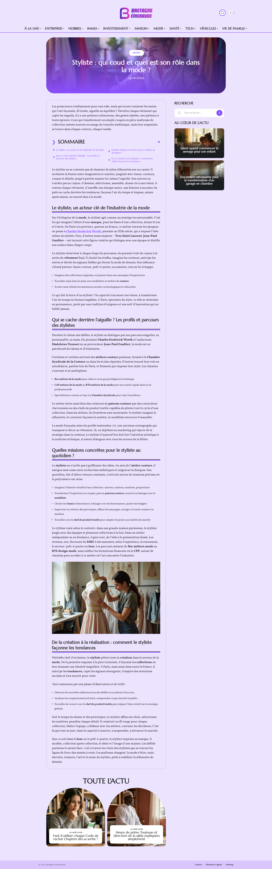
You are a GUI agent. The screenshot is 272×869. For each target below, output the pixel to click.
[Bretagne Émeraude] (136, 12)
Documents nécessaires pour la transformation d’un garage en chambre (199, 180)
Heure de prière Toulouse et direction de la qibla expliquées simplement (137, 835)
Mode (136, 52)
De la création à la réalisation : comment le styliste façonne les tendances (132, 160)
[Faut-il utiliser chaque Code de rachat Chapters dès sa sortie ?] (75, 817)
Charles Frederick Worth (83, 231)
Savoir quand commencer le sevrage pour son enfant (199, 149)
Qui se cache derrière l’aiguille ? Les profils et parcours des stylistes (78, 157)
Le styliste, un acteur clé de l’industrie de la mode (80, 149)
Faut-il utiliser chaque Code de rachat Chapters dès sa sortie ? (75, 837)
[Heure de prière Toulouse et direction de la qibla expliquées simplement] (136, 817)
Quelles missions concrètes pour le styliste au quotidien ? (133, 151)
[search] (222, 13)
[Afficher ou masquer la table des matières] (122, 142)
